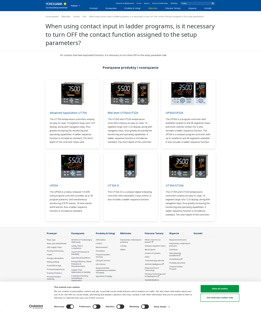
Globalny (173, 3)
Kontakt (208, 8)
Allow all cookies (220, 288)
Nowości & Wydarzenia (125, 3)
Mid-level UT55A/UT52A (123, 113)
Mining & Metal (53, 262)
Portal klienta (174, 259)
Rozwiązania (110, 8)
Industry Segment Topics (155, 246)
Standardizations (152, 280)
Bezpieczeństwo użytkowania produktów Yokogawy (106, 270)
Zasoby (76, 16)
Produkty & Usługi (132, 8)
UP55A (54, 185)
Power (49, 254)
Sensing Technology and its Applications (155, 275)
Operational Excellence (80, 258)
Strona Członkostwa (160, 3)
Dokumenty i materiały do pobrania (130, 241)
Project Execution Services (103, 255)
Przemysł (93, 8)
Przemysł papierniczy (56, 269)
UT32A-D (113, 185)
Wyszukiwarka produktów (175, 254)
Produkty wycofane (177, 263)
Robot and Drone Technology (152, 269)
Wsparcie (192, 8)
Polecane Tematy (173, 8)
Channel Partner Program (176, 267)
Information (101, 240)
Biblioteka (152, 8)
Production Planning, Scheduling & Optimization (80, 278)
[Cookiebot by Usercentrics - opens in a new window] (36, 307)
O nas (139, 3)
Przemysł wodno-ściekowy (54, 277)
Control (99, 243)
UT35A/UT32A (175, 185)
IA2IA (147, 257)
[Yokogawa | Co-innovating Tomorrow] (57, 5)
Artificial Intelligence (153, 264)
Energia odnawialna (55, 258)
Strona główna (52, 16)
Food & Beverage (54, 265)
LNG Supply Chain (54, 247)
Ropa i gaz (51, 240)
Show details (160, 306)
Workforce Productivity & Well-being (81, 241)
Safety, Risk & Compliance (77, 247)
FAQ (84, 16)
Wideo (123, 249)
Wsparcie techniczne (177, 240)
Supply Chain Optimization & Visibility (81, 271)
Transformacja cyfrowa (154, 260)
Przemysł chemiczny (55, 251)
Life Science (101, 264)
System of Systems (153, 253)
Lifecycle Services (103, 260)
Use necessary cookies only (220, 297)
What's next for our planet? (153, 241)
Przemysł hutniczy (54, 273)
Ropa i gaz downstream (56, 243)
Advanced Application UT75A (68, 113)
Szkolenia (173, 249)
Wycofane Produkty (104, 276)
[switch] (96, 306)
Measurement (102, 247)
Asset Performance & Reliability (80, 253)
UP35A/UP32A (174, 113)
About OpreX (150, 249)
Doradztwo (100, 251)
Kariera (147, 3)
